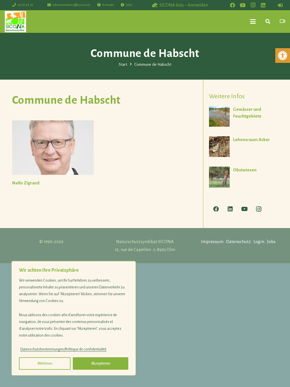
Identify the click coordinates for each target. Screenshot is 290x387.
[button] (282, 55)
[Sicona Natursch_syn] (15, 21)
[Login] (280, 5)
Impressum (212, 241)
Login (258, 241)
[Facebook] (232, 5)
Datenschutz (238, 241)
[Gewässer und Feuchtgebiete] (243, 116)
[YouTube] (243, 5)
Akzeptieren (100, 363)
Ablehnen (44, 363)
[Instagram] (253, 5)
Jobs (271, 241)
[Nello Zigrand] (53, 147)
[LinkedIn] (263, 5)
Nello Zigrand (25, 182)
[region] (73, 318)
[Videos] (282, 21)
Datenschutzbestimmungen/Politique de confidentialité (63, 349)
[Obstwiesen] (243, 177)
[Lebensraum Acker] (243, 146)
